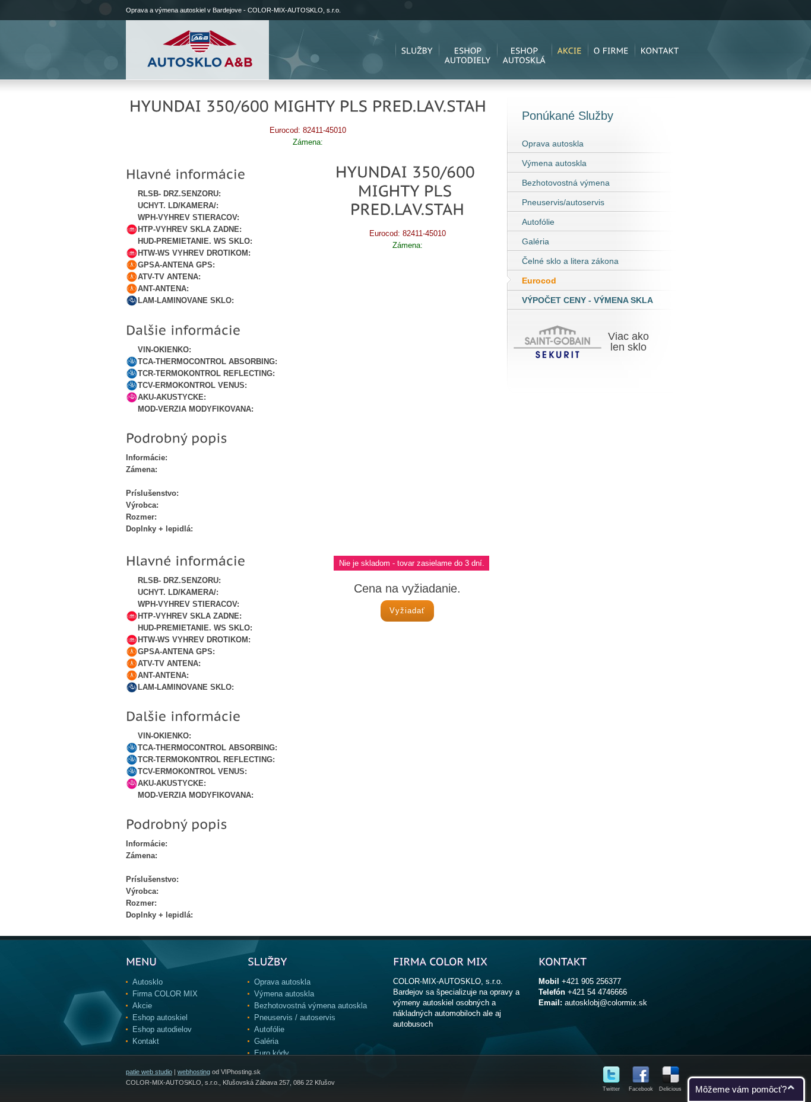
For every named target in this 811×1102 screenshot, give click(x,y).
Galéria (535, 241)
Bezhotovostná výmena (566, 182)
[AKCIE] (570, 49)
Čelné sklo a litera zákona (570, 261)
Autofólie (538, 222)
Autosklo (147, 981)
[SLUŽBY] (417, 49)
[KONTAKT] (660, 49)
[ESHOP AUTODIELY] (468, 49)
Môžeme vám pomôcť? (741, 1089)
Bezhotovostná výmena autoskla (310, 1005)
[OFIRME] (611, 49)
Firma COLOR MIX (165, 993)
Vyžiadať (407, 610)
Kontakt (145, 1041)
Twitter (611, 1089)
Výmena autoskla (554, 163)
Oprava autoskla (553, 143)
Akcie (142, 1005)
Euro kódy (271, 1053)
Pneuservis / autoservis (294, 1017)
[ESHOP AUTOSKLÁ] (524, 49)
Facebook (641, 1089)
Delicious (670, 1089)
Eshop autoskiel (160, 1017)
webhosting (194, 1071)
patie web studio (149, 1071)
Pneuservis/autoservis (563, 202)
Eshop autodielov (162, 1029)
